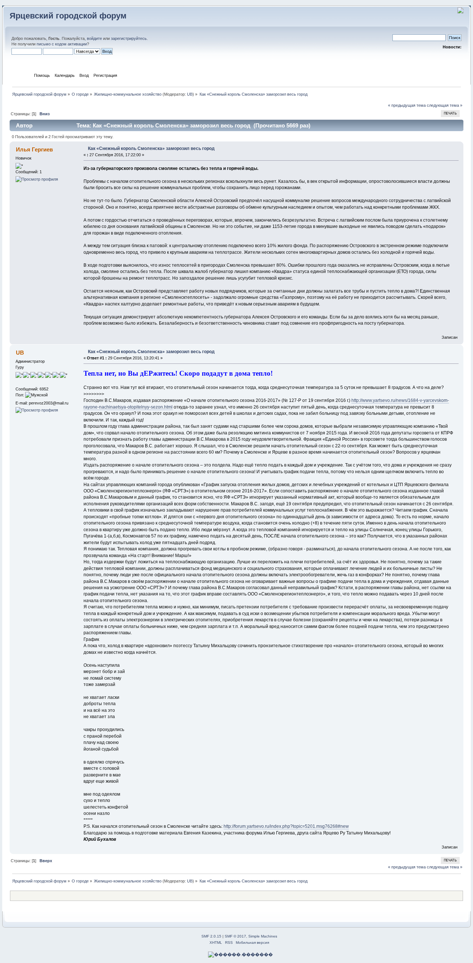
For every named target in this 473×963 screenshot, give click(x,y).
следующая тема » (444, 105)
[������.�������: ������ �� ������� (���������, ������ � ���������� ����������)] (240, 954)
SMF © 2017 (235, 936)
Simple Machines (262, 936)
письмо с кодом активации (62, 44)
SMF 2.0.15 (211, 936)
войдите (94, 38)
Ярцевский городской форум (68, 15)
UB (190, 94)
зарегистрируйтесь (129, 38)
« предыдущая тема (407, 105)
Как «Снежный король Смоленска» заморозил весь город (151, 148)
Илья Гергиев (34, 149)
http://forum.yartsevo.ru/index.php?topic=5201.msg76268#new (286, 826)
